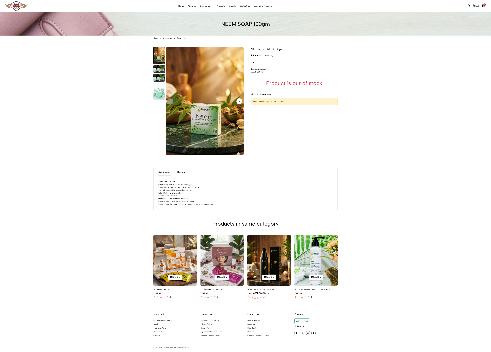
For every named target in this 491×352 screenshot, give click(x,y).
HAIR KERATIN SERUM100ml (260, 289)
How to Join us (253, 320)
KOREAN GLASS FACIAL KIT (213, 289)
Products (221, 6)
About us (192, 6)
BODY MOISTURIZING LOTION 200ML (312, 289)
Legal (155, 324)
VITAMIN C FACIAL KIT (164, 289)
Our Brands (158, 332)
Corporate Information (162, 320)
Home (181, 6)
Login (477, 6)
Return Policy (205, 328)
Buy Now (176, 278)
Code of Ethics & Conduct (258, 336)
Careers (156, 336)
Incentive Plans (159, 328)
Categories (205, 6)
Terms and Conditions (209, 320)
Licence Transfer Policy (210, 336)
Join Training (302, 321)
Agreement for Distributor (211, 332)
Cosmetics (181, 38)
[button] (239, 101)
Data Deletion (253, 328)
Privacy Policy (206, 324)
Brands (232, 6)
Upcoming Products (263, 6)
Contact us (244, 6)
